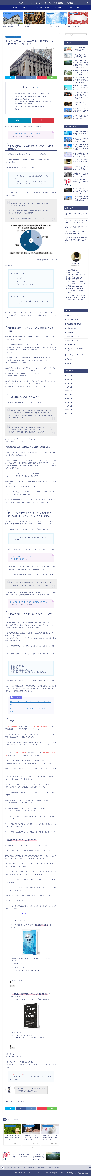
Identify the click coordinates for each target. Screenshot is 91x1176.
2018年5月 (68, 410)
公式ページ (43, 120)
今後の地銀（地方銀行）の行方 (25, 99)
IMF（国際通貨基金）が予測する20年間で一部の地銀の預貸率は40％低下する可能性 (33, 102)
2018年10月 (69, 395)
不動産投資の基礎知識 (42, 7)
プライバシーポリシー (80, 1172)
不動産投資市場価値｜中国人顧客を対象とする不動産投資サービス (76, 232)
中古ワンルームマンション (75, 355)
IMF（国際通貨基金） (17, 559)
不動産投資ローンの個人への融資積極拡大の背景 (30, 96)
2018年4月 (68, 414)
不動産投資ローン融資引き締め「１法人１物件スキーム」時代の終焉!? (76, 221)
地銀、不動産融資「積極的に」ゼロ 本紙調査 (26, 134)
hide (37, 87)
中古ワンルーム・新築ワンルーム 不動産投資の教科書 (45, 3)
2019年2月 (68, 383)
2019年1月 (68, 387)
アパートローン (10, 1101)
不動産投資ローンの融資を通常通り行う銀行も (30, 106)
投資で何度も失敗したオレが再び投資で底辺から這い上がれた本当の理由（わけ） (76, 214)
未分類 (69, 363)
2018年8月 (68, 398)
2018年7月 (68, 402)
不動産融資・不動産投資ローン (13, 37)
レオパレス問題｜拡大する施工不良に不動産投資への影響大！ (76, 227)
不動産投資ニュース (73, 336)
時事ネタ (69, 359)
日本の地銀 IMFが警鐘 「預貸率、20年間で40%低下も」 (29, 602)
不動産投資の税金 (72, 328)
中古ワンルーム (26, 7)
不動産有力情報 (74, 7)
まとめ (17, 109)
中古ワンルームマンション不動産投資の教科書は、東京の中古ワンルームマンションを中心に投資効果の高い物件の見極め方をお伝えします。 (38, 1172)
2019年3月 (68, 379)
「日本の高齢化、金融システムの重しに (23, 556)
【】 (17, 1074)
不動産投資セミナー (59, 7)
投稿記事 (14, 7)
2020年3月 (68, 376)
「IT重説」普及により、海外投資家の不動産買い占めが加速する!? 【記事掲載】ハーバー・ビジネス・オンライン (76, 239)
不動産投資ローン (20, 1101)
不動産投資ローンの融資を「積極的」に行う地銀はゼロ (32, 93)
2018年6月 (68, 406)
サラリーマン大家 (72, 316)
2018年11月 (69, 391)
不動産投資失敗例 (72, 340)
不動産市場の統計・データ (75, 320)
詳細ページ (20, 120)
